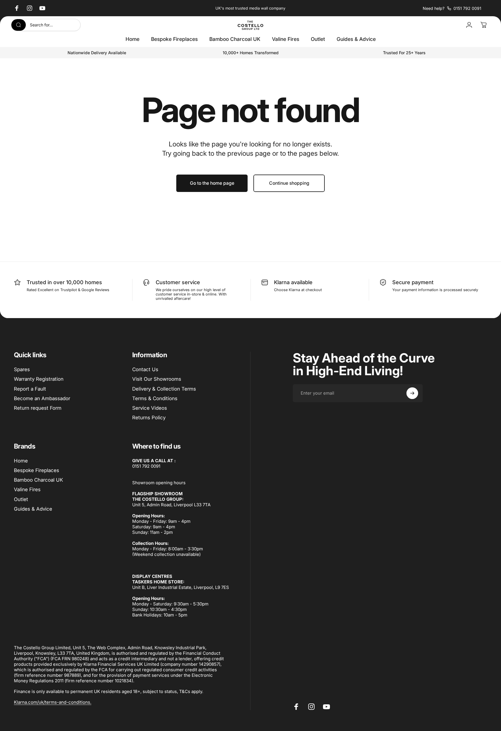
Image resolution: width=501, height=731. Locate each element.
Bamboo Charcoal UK (38, 480)
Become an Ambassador (42, 398)
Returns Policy (149, 417)
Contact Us (145, 369)
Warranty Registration (38, 379)
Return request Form (37, 408)
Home (21, 461)
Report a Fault (30, 389)
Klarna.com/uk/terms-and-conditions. (52, 702)
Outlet (21, 499)
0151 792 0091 (146, 466)
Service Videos (149, 408)
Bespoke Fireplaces (36, 470)
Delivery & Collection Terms (164, 389)
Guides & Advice (33, 509)
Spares (22, 369)
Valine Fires (27, 489)
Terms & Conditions (154, 398)
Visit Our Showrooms (156, 379)
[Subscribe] (412, 393)
